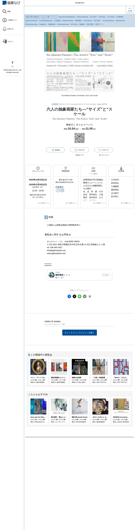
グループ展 (45, 17)
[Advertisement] (79, 459)
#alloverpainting (82, 17)
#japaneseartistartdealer (66, 17)
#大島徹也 (119, 17)
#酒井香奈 (78, 20)
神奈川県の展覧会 (32, 17)
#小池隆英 (57, 20)
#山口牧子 (93, 17)
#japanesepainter (31, 20)
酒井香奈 (102, 104)
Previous (27, 372)
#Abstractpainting (31, 24)
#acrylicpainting (108, 20)
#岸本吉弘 (102, 17)
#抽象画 (82, 24)
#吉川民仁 (97, 20)
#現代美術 (89, 24)
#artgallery (43, 24)
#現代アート (99, 24)
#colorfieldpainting (45, 20)
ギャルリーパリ (84, 124)
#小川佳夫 (111, 17)
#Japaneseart (120, 20)
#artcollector (88, 20)
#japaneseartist (67, 20)
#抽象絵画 (51, 24)
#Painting (74, 24)
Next (133, 372)
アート (54, 17)
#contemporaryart (63, 24)
